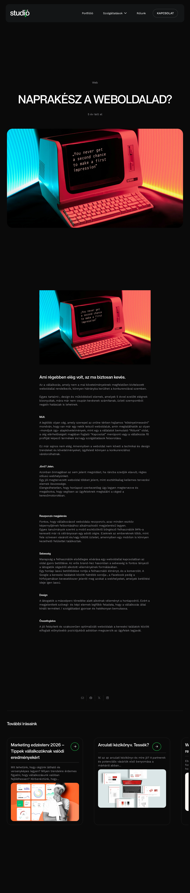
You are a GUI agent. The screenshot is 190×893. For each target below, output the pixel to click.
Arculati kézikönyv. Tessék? (123, 744)
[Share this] (91, 698)
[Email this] (82, 698)
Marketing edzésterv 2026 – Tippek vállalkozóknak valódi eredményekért (37, 751)
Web (95, 82)
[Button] (75, 746)
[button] (125, 13)
